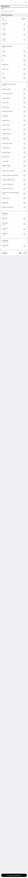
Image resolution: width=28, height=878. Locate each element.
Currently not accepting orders (14, 875)
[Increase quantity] (25, 253)
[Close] (25, 2)
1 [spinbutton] (22, 253)
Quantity (4, 253)
